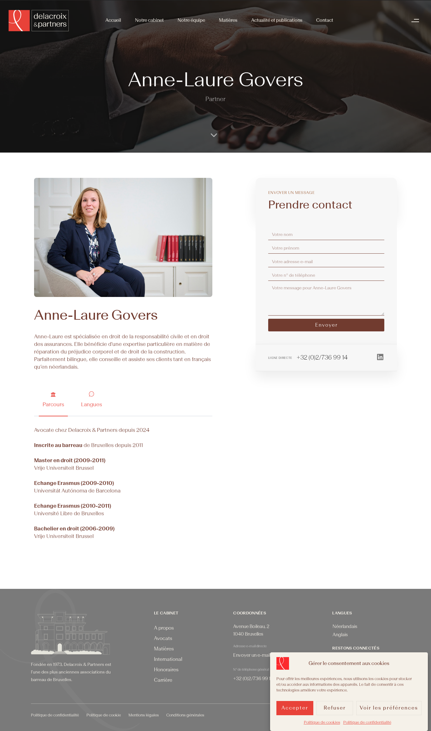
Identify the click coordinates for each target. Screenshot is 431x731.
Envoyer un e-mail (251, 655)
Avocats (163, 638)
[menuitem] (344, 627)
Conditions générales (185, 715)
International (168, 659)
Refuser (335, 708)
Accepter (294, 708)
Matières (228, 20)
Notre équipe (191, 20)
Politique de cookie (103, 715)
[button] (416, 20)
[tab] (53, 400)
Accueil (113, 20)
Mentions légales (143, 715)
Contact (324, 20)
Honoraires (166, 669)
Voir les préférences (389, 708)
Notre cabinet (149, 20)
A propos (164, 628)
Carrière (163, 680)
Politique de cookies (322, 722)
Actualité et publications (276, 20)
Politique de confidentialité (367, 722)
